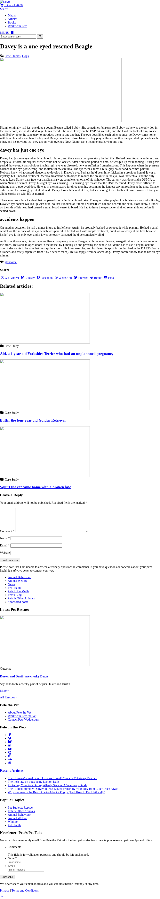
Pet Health (14, 587)
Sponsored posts (18, 602)
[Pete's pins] (10, 752)
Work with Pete (17, 26)
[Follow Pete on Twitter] (10, 738)
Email (5, 545)
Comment (7, 531)
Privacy (4, 890)
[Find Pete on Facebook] (10, 734)
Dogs (25, 56)
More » (4, 690)
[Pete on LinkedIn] (10, 745)
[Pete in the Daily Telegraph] (10, 763)
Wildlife (13, 821)
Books (12, 22)
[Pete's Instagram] (10, 756)
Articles (12, 19)
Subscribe (7, 876)
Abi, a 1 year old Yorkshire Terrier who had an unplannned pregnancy (57, 354)
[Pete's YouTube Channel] (10, 749)
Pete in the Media (18, 591)
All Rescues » (8, 697)
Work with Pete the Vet (22, 716)
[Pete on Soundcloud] (10, 759)
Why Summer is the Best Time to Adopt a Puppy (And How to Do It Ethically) (56, 792)
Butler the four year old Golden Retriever (33, 420)
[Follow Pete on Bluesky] (10, 742)
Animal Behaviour (19, 577)
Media (12, 15)
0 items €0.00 (13, 5)
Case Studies (12, 56)
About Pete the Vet (19, 712)
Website (5, 552)
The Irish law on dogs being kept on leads (33, 781)
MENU (5, 32)
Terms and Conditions (25, 890)
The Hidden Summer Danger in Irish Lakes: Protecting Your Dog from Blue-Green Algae (63, 788)
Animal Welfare (17, 580)
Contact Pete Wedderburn (23, 719)
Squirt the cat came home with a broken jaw (35, 487)
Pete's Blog (15, 594)
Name (5, 538)
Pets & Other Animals (21, 598)
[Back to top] (2, 897)
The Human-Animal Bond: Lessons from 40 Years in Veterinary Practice (52, 778)
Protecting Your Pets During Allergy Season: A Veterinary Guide (47, 785)
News (11, 584)
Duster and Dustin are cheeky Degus (24, 676)
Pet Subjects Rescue (20, 807)
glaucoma (11, 262)
